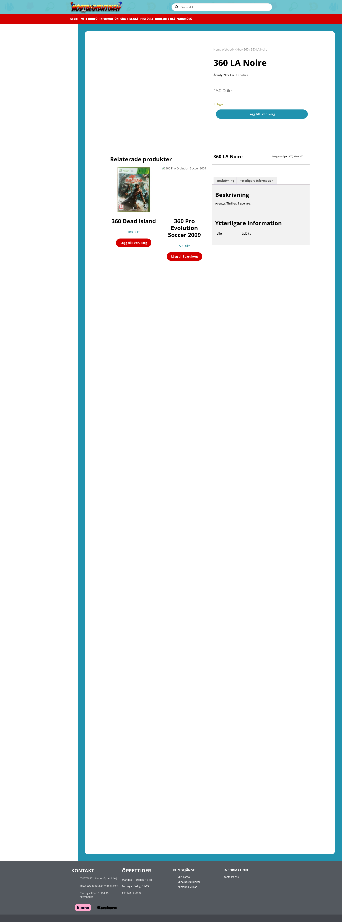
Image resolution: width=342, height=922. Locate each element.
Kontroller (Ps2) (18, 379)
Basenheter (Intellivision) (23, 820)
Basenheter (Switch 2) (21, 244)
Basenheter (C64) (19, 674)
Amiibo (13, 227)
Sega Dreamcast (15, 334)
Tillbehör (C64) (17, 678)
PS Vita (10, 650)
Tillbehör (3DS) (17, 599)
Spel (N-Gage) (17, 628)
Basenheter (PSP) (19, 641)
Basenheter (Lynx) (19, 740)
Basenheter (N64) (19, 134)
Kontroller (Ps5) (18, 440)
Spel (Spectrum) (18, 803)
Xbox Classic (14, 456)
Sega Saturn (13, 314)
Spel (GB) (15, 542)
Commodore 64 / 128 (19, 666)
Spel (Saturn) (16, 322)
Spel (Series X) (18, 522)
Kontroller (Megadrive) (22, 277)
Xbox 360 (13, 477)
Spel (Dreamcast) (19, 342)
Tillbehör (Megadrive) (21, 288)
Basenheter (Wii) (18, 179)
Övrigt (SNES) (16, 118)
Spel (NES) (15, 82)
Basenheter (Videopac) (22, 795)
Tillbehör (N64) (17, 138)
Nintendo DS (14, 571)
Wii (9, 167)
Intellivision (13, 812)
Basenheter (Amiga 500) (23, 694)
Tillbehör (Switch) (19, 224)
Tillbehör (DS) (17, 583)
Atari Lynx (12, 736)
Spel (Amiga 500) (18, 691)
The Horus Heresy (19, 33)
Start (74, 19)
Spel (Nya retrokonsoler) (23, 57)
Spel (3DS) (15, 591)
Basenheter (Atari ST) (21, 727)
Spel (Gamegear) (19, 608)
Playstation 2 (15, 375)
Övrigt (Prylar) (17, 69)
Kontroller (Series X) (20, 533)
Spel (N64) (15, 130)
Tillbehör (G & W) (19, 849)
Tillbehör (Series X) (20, 529)
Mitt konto (89, 19)
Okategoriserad (15, 854)
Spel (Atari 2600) (19, 707)
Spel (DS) (14, 575)
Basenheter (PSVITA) (20, 658)
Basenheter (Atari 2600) (22, 711)
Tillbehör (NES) (18, 89)
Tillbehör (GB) (17, 550)
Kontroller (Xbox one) (21, 501)
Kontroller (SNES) (19, 102)
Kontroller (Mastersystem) (24, 256)
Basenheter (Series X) (21, 525)
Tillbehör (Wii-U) (19, 203)
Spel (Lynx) (15, 744)
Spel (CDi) (15, 778)
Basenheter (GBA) (19, 562)
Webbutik (228, 49)
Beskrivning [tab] (225, 181)
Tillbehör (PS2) (18, 390)
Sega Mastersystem (18, 252)
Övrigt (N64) (16, 142)
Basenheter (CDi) (18, 782)
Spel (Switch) (17, 216)
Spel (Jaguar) (16, 753)
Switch (11, 208)
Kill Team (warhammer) (23, 49)
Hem (216, 49)
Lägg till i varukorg (261, 114)
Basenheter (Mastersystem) (25, 264)
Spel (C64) (15, 670)
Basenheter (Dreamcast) (23, 346)
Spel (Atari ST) (17, 724)
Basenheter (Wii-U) (20, 199)
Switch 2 (11, 232)
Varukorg (184, 19)
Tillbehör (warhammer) (24, 37)
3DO (8, 765)
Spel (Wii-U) (16, 195)
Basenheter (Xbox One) (22, 509)
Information (108, 19)
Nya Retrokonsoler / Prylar (22, 53)
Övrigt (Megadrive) (20, 292)
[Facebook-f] (269, 919)
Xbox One (13, 497)
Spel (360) (16, 485)
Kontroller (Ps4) (18, 420)
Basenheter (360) (19, 489)
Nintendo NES (15, 74)
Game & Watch (17, 841)
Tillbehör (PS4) (18, 431)
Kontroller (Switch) (19, 212)
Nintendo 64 (14, 122)
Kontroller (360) (18, 481)
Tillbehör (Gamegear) (21, 616)
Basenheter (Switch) (20, 220)
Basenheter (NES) (19, 86)
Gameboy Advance (18, 554)
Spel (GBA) (15, 558)
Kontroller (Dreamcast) (22, 338)
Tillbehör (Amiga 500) (21, 698)
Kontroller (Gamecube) (22, 151)
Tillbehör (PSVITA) (19, 661)
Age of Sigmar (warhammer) (26, 45)
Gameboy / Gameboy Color (22, 538)
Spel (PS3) (16, 403)
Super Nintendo (16, 98)
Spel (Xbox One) (19, 505)
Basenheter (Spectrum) (22, 807)
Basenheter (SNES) (20, 110)
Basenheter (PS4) (19, 427)
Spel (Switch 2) (18, 240)
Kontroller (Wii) (17, 171)
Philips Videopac (16, 787)
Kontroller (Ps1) (18, 358)
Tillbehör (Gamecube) (21, 162)
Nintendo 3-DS (15, 587)
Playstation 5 (14, 436)
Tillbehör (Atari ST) (20, 731)
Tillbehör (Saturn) (19, 329)
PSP (9, 633)
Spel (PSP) (15, 637)
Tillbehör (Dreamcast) (21, 350)
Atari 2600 (13, 703)
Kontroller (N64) (18, 126)
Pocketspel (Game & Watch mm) (25, 837)
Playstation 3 (15, 395)
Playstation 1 (14, 354)
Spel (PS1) (15, 362)
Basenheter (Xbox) (19, 468)
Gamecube (13, 147)
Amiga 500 (12, 686)
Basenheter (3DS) (19, 595)
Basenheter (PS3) (19, 407)
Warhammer (15, 29)
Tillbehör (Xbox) (18, 472)
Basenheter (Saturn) (20, 326)
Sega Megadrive (16, 273)
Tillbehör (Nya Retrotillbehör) (26, 65)
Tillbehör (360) (18, 492)
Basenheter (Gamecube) (23, 158)
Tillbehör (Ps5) (17, 448)
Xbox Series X (14, 517)
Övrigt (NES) (16, 93)
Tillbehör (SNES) (19, 114)
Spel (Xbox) (16, 464)
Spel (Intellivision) (19, 816)
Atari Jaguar (13, 749)
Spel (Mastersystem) (21, 260)
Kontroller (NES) (18, 78)
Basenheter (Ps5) (18, 452)
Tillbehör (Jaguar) (19, 761)
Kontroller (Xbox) (18, 460)
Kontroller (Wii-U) (19, 191)
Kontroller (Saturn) (20, 318)
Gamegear (13, 604)
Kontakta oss (165, 19)
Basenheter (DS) (18, 579)
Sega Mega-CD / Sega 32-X (21, 297)
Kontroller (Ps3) (18, 399)
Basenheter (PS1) (19, 366)
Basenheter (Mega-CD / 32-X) (26, 305)
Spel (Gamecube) (19, 154)
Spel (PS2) (16, 383)
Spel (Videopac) (18, 791)
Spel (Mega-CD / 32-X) (21, 301)
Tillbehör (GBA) (18, 566)
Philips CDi (13, 774)
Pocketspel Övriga (19, 845)
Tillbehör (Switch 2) (20, 248)
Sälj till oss (129, 19)
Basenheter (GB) (18, 546)
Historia (146, 19)
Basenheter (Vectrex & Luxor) (26, 829)
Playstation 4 (15, 416)
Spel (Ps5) (15, 444)
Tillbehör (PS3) (18, 411)
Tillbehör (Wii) (17, 183)
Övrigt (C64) (15, 682)
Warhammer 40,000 (21, 41)
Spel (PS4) (16, 424)
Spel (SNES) (16, 106)
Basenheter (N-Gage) (21, 625)
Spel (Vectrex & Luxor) (21, 832)
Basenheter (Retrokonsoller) (25, 61)
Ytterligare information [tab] (256, 181)
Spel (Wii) (15, 175)
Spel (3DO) (15, 769)
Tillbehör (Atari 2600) (21, 715)
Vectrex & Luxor (15, 824)
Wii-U (10, 187)
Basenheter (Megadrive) (23, 285)
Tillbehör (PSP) (17, 645)
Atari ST (11, 719)
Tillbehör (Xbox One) (21, 513)
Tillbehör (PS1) (17, 370)
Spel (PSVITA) (17, 654)
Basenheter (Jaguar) (20, 757)
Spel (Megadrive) (19, 281)
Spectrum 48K (14, 799)
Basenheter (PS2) (19, 387)
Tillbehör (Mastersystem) (23, 268)
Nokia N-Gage (14, 620)
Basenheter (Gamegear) (23, 612)
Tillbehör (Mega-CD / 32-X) (24, 309)
